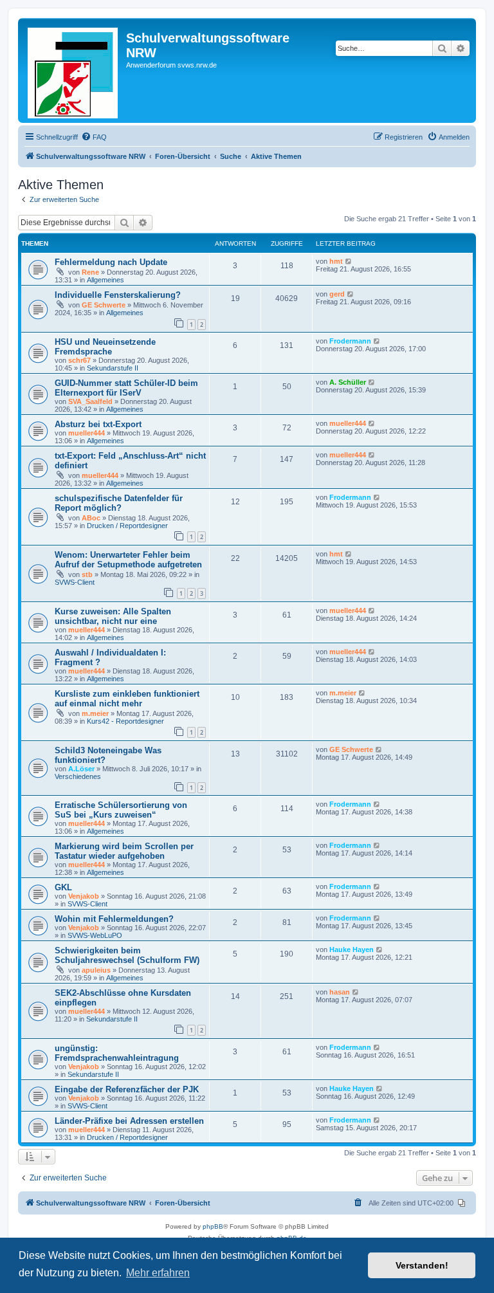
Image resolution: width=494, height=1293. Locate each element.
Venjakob (83, 896)
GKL (63, 887)
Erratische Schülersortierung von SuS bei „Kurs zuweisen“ (121, 810)
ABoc (91, 518)
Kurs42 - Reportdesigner (125, 721)
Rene (90, 272)
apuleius (96, 970)
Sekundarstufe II (112, 368)
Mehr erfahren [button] (158, 1272)
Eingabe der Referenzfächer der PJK (127, 1089)
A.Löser (81, 769)
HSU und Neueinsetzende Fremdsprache (105, 346)
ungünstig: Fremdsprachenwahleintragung (117, 1053)
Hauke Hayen (351, 949)
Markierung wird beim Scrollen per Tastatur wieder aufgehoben (124, 851)
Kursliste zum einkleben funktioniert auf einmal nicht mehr (127, 698)
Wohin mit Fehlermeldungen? (114, 919)
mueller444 (86, 433)
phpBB (213, 1226)
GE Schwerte (103, 305)
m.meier (95, 713)
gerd (337, 294)
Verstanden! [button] (422, 1265)
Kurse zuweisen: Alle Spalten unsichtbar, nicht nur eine (113, 616)
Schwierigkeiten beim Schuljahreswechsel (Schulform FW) (127, 955)
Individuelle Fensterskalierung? (118, 295)
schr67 (79, 360)
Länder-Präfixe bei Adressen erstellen (129, 1121)
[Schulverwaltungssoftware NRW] (73, 70)
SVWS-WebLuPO (95, 935)
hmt (336, 261)
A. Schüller (347, 382)
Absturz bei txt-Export (98, 424)
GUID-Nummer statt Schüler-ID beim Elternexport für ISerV (126, 388)
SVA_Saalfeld (90, 401)
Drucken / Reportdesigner (127, 525)
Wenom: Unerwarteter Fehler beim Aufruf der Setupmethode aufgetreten (128, 559)
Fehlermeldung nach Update (111, 262)
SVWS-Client (75, 582)
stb (87, 574)
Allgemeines (105, 280)
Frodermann (350, 341)
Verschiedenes (78, 776)
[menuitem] (94, 137)
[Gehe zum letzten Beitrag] (349, 261)
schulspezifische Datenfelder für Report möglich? (119, 503)
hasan (339, 992)
